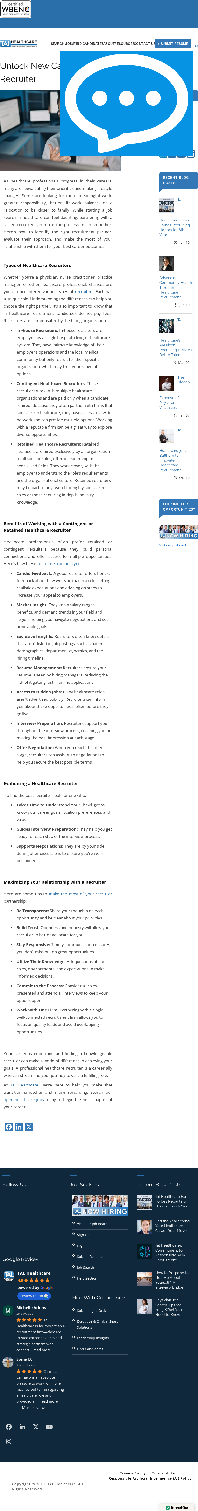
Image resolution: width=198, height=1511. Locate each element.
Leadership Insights (93, 1338)
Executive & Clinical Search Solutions (98, 1324)
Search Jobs (62, 44)
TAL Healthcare (34, 1273)
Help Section (87, 1278)
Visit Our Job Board (92, 1224)
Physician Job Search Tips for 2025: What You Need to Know (168, 1307)
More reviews (34, 1407)
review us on (31, 1295)
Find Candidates (89, 44)
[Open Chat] (126, 103)
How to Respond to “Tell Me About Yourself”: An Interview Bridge (172, 1280)
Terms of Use (164, 1473)
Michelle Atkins (31, 1307)
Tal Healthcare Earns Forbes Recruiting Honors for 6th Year (173, 1201)
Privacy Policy (133, 1473)
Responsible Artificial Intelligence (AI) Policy (150, 1478)
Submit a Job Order (92, 1310)
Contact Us (145, 44)
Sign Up (83, 1234)
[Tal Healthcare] (18, 43)
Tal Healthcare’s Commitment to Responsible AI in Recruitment (170, 1252)
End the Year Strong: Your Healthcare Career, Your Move (173, 1226)
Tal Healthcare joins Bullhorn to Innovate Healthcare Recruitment (173, 450)
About (109, 44)
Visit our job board (172, 545)
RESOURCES (124, 44)
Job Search (85, 1267)
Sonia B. (24, 1359)
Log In (82, 1245)
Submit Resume (90, 1256)
